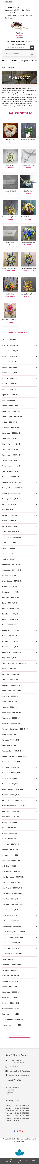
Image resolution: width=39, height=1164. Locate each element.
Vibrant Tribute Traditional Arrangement (29, 294)
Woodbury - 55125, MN (10, 1009)
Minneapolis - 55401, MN (11, 751)
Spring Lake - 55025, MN (11, 943)
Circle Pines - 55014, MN (11, 466)
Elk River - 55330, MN (10, 548)
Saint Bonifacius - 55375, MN (13, 877)
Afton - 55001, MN (9, 340)
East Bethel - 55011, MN (11, 532)
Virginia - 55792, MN (9, 987)
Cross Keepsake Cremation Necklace (29, 165)
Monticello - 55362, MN (11, 762)
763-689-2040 (10, 13)
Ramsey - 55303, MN (10, 855)
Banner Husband (10, 191)
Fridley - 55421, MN (9, 576)
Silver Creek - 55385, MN (11, 926)
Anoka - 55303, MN (9, 362)
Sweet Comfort (10, 165)
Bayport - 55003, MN (10, 378)
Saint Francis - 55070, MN (12, 888)
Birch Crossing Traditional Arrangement (10, 217)
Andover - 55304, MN (10, 356)
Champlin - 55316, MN (10, 449)
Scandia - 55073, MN (10, 910)
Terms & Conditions (12, 1087)
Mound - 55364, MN (9, 778)
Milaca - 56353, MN (9, 745)
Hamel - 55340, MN (9, 603)
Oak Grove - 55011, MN (10, 817)
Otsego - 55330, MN (9, 833)
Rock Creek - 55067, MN (11, 861)
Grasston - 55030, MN (10, 592)
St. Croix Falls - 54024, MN (12, 954)
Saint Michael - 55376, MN (12, 893)
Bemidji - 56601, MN (9, 389)
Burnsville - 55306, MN (10, 428)
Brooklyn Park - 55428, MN (12, 417)
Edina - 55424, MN (9, 543)
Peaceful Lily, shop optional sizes (29, 139)
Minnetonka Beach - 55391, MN (14, 756)
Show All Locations (19, 1035)
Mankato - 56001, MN (10, 707)
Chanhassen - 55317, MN (11, 455)
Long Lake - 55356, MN (10, 696)
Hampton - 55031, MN (10, 614)
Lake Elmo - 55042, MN (10, 674)
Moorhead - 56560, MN (11, 773)
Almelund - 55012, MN (10, 351)
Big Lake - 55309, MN (10, 395)
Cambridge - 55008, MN (11, 433)
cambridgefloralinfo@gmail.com (16, 15)
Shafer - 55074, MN (9, 915)
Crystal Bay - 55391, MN (11, 493)
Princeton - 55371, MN (10, 844)
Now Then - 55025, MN (10, 811)
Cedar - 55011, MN (9, 439)
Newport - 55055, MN (10, 795)
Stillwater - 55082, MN (10, 970)
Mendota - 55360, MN (10, 740)
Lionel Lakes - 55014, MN (11, 691)
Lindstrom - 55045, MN (11, 685)
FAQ (7, 1095)
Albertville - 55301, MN (10, 345)
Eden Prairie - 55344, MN (11, 537)
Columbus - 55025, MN (10, 477)
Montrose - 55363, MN (10, 767)
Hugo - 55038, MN (9, 658)
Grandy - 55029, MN (9, 587)
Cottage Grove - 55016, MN (12, 488)
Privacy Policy (10, 1090)
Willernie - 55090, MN (10, 1003)
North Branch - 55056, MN (12, 800)
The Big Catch (10, 294)
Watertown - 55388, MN (11, 992)
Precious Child (10, 139)
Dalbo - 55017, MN (9, 504)
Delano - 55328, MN (9, 521)
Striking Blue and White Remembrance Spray (10, 268)
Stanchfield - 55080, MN (11, 965)
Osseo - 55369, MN (9, 828)
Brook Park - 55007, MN (11, 411)
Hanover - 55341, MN (10, 619)
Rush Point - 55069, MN (11, 872)
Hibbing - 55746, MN (9, 636)
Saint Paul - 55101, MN (10, 899)
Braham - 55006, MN (10, 406)
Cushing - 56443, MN (10, 499)
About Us (9, 1085)
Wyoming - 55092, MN (10, 1014)
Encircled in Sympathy (29, 268)
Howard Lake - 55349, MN (12, 652)
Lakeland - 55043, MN (10, 680)
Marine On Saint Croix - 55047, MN (15, 729)
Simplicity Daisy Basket (28, 217)
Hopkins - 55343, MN (10, 647)
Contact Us (9, 1092)
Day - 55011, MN (8, 510)
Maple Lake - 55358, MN (11, 718)
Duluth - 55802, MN (9, 526)
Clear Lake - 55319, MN (10, 471)
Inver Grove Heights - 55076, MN (14, 663)
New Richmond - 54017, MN (12, 789)
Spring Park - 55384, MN (11, 948)
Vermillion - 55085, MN (10, 976)
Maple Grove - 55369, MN (12, 713)
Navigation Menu (12, 54)
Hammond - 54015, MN (10, 608)
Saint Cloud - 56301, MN (11, 882)
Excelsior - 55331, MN (10, 559)
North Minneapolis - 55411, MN (13, 806)
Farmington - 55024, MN (11, 565)
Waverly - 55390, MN (10, 998)
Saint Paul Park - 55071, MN (12, 904)
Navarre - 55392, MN (10, 784)
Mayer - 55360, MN (9, 734)
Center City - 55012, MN (11, 444)
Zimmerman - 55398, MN (11, 1025)
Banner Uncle (10, 242)
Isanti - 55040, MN (9, 669)
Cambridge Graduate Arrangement (29, 242)
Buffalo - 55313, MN (9, 422)
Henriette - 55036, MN (10, 630)
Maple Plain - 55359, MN (11, 724)
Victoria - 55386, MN (10, 981)
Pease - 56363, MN (9, 839)
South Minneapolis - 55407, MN (14, 932)
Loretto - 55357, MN (9, 702)
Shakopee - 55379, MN (10, 921)
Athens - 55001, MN (9, 367)
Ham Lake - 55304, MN (10, 597)
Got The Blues (28, 191)
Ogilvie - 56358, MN (9, 822)
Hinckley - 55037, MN (10, 641)
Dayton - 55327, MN (9, 515)
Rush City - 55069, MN (10, 866)
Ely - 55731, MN (7, 554)
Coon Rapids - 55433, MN (11, 482)
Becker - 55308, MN (9, 384)
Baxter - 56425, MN (9, 373)
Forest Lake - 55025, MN (11, 570)
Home (3, 67)
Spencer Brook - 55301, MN (12, 937)
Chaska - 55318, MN (9, 460)
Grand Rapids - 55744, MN (12, 581)
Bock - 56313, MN (8, 400)
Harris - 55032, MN (9, 625)
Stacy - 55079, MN (9, 959)
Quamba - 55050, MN (10, 850)
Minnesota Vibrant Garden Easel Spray (10, 320)
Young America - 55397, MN (12, 1019)
